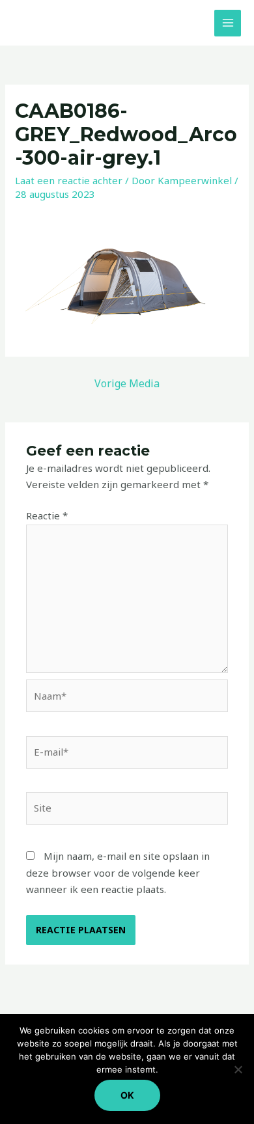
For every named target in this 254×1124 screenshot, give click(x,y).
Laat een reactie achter (68, 180)
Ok (127, 1095)
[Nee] (237, 1069)
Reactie (47, 515)
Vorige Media (127, 383)
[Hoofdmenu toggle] (227, 23)
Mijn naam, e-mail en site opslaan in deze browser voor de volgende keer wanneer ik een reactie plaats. (118, 872)
